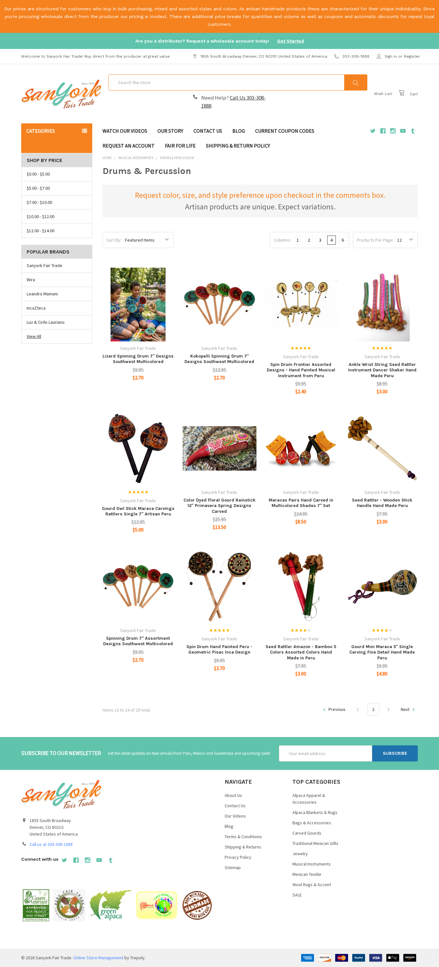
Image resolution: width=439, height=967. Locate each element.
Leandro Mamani (42, 294)
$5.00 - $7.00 (38, 188)
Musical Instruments (311, 864)
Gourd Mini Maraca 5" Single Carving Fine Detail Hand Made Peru (382, 652)
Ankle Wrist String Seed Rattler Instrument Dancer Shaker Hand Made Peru (382, 370)
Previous (336, 709)
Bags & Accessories (311, 823)
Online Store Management (98, 958)
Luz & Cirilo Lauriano (46, 322)
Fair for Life (180, 145)
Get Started (290, 40)
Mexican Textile (306, 874)
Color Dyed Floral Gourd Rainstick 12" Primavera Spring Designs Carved (219, 505)
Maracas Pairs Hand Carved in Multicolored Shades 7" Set (301, 503)
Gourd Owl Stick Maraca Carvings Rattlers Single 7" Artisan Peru (138, 511)
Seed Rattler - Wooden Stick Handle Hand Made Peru (382, 503)
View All (34, 336)
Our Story (170, 131)
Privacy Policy (238, 857)
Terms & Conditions (243, 836)
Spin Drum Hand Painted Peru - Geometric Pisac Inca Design (219, 649)
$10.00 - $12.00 (40, 216)
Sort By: (113, 240)
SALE (297, 895)
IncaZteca (36, 308)
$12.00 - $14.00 (40, 231)
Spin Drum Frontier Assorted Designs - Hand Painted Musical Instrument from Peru (301, 370)
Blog (238, 131)
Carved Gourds (306, 833)
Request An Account (129, 145)
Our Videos (235, 816)
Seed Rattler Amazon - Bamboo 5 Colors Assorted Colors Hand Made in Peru (300, 652)
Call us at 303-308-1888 (51, 844)
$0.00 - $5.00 (38, 174)
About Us (233, 795)
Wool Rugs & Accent (311, 884)
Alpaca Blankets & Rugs (314, 812)
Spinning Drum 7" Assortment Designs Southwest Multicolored (138, 641)
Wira (31, 279)
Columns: (282, 240)
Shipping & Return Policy (238, 145)
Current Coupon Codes (284, 131)
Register (412, 56)
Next (405, 709)
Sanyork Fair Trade (44, 265)
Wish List (383, 93)
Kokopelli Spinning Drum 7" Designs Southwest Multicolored (219, 359)
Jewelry (300, 854)
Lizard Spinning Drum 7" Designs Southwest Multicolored (138, 359)
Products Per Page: (375, 240)
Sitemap (233, 867)
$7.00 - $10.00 (39, 202)
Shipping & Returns (243, 847)
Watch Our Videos (125, 131)
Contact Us (207, 131)
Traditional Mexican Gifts (315, 843)
